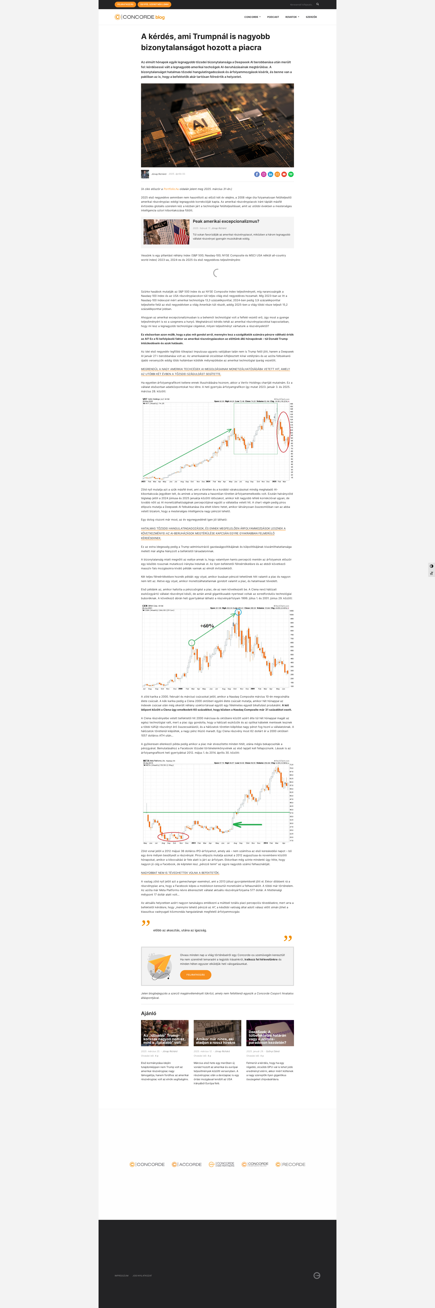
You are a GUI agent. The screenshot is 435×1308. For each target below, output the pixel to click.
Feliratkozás (125, 4)
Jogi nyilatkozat (142, 1275)
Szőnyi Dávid (273, 1051)
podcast (273, 16)
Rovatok (291, 16)
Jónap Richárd (158, 173)
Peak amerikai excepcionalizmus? (226, 221)
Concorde (251, 16)
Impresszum (121, 1275)
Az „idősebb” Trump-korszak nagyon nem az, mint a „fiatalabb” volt (164, 1039)
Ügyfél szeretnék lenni (154, 4)
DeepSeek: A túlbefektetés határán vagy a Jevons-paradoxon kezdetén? (267, 1037)
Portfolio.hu (171, 189)
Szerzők (311, 16)
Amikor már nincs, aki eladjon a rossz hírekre (215, 1041)
